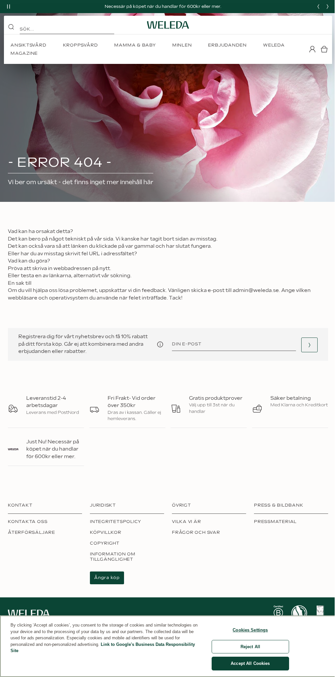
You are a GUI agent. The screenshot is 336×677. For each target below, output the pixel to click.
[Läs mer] (278, 613)
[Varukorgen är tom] (324, 49)
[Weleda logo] (168, 24)
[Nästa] (327, 6)
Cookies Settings (250, 630)
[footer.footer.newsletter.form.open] (309, 345)
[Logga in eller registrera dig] (312, 49)
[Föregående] (318, 6)
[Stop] (8, 6)
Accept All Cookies (250, 663)
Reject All (250, 646)
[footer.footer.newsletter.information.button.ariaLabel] (160, 344)
